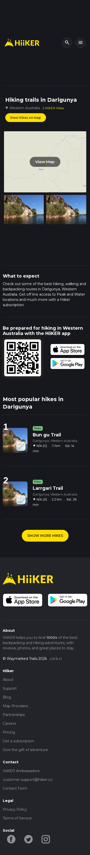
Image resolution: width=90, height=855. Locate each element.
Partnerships (14, 714)
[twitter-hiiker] (28, 838)
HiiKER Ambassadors (21, 771)
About (8, 679)
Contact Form (15, 788)
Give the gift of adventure (25, 750)
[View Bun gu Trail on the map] (21, 446)
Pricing (9, 732)
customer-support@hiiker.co (27, 779)
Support (10, 688)
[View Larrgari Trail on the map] (21, 499)
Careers (9, 723)
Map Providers (15, 706)
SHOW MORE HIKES (45, 535)
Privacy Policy (15, 809)
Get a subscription (18, 741)
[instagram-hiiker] (45, 838)
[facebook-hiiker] (11, 838)
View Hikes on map (25, 117)
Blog (7, 697)
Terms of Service (17, 818)
